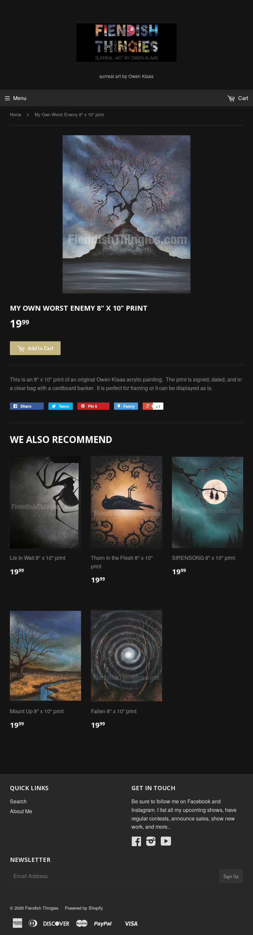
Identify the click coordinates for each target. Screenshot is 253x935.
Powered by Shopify (84, 908)
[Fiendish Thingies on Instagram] (151, 843)
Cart (242, 98)
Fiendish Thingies (42, 908)
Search (18, 801)
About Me (21, 811)
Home (15, 114)
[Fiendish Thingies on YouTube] (166, 843)
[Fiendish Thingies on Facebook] (136, 843)
